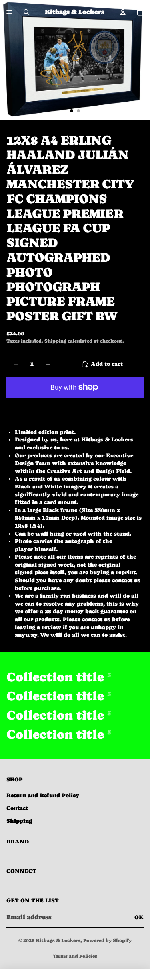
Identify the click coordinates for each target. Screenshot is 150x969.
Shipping (19, 821)
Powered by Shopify (107, 940)
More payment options (75, 405)
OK (139, 917)
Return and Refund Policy (42, 795)
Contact (17, 808)
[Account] (123, 12)
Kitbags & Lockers (58, 940)
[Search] (26, 12)
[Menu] (9, 12)
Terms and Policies (75, 956)
